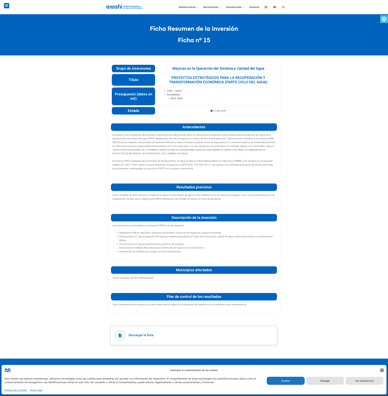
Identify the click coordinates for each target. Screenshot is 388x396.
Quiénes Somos (187, 7)
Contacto (254, 7)
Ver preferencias (364, 380)
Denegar (325, 380)
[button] (384, 19)
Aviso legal (36, 390)
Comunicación (234, 7)
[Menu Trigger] (6, 5)
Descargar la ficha (141, 335)
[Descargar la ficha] (120, 335)
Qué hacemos (210, 7)
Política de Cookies (16, 390)
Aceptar (285, 380)
